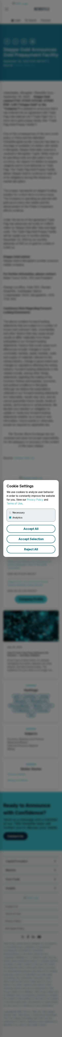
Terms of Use (14, 503)
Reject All (31, 549)
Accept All (31, 528)
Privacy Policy (35, 499)
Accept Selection (31, 539)
